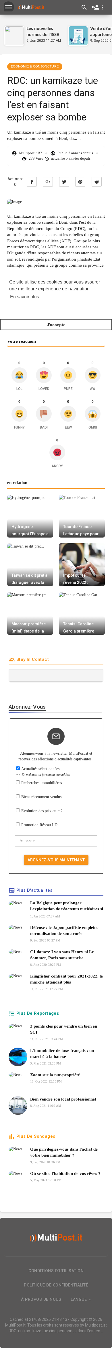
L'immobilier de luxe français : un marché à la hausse (62, 1053)
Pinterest (80, 182)
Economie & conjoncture (35, 66)
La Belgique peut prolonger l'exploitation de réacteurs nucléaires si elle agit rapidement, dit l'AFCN (66, 907)
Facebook (32, 182)
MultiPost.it (15, 1325)
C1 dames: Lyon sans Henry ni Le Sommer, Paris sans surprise (62, 954)
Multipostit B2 (30, 153)
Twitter (64, 182)
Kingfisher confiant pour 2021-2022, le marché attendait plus (66, 979)
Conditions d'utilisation (56, 1270)
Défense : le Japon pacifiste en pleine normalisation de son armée (64, 930)
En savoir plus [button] (24, 296)
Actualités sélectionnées (43, 772)
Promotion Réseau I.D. (40, 825)
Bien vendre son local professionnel (63, 1099)
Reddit (97, 182)
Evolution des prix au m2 (42, 811)
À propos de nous (41, 1299)
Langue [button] (79, 1299)
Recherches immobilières (41, 783)
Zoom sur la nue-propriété (55, 1075)
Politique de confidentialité (56, 1285)
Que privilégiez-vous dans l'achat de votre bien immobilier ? (64, 1152)
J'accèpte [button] (56, 324)
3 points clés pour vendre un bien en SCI (63, 1029)
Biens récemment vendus (41, 797)
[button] (99, 7)
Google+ (48, 182)
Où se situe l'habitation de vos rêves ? (65, 1173)
